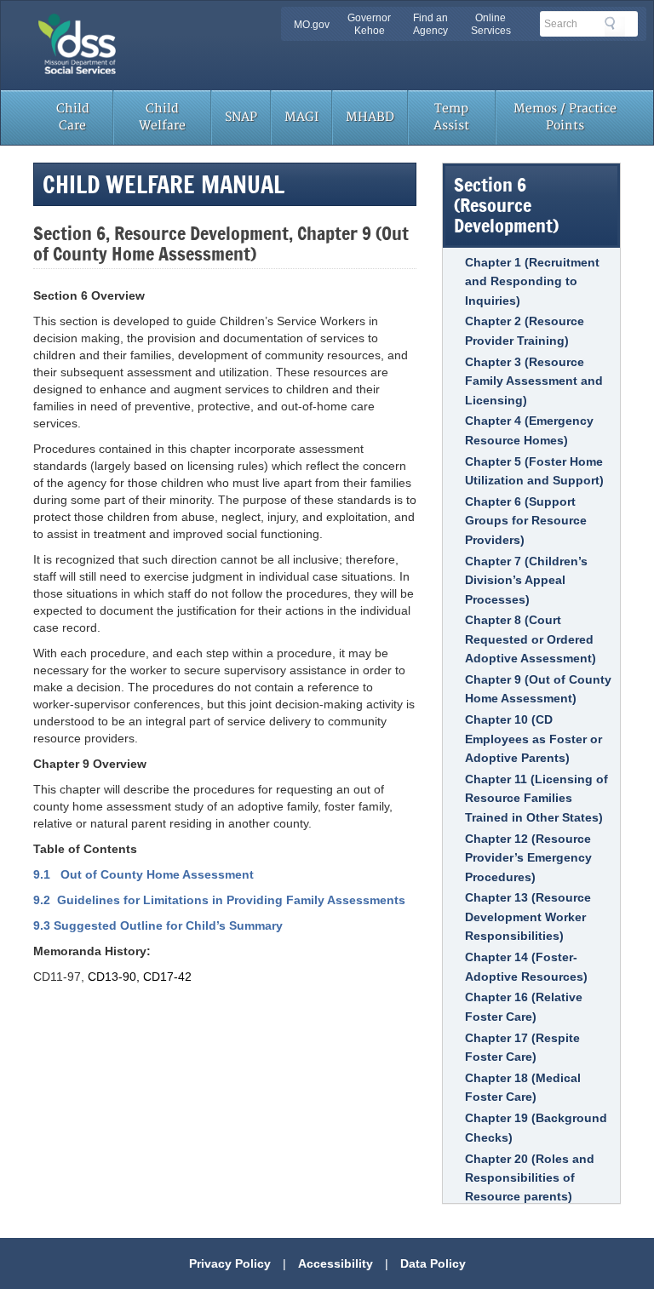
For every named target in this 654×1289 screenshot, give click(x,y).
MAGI (301, 117)
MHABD (370, 117)
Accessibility (335, 1263)
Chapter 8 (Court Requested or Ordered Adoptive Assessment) (530, 639)
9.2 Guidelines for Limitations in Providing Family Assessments (219, 900)
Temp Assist (451, 117)
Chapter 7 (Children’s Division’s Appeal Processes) (526, 580)
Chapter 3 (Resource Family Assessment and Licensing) (534, 381)
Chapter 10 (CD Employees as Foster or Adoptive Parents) (533, 739)
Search (615, 26)
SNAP (241, 117)
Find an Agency (430, 24)
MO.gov (312, 25)
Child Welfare (162, 117)
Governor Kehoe (369, 24)
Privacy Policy (230, 1263)
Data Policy (433, 1263)
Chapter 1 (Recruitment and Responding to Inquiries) (532, 281)
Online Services (491, 24)
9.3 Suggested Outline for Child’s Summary (158, 925)
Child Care (72, 117)
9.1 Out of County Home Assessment (143, 874)
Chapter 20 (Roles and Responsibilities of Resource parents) (529, 1178)
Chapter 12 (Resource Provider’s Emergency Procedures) (528, 858)
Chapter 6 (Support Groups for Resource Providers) (526, 521)
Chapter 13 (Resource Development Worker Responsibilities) (528, 916)
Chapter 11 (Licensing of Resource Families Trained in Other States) (536, 798)
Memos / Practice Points (565, 117)
